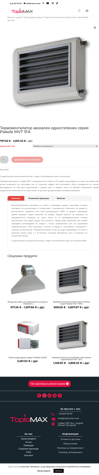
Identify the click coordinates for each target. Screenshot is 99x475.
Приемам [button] (58, 471)
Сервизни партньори (29, 449)
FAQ (28, 452)
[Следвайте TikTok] (44, 396)
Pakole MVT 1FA (7, 146)
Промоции (29, 445)
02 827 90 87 (17, 3)
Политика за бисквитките (70, 452)
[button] (95, 27)
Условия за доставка (70, 439)
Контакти (28, 455)
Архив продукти (28, 439)
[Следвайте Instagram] (55, 396)
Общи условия (70, 443)
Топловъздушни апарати (33, 17)
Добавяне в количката (27, 159)
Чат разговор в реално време (47, 383)
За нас (28, 442)
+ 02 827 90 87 (65, 413)
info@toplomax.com (68, 418)
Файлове (61, 198)
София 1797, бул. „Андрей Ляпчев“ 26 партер (70, 424)
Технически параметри (38, 198)
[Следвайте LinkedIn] (49, 396)
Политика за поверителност (70, 448)
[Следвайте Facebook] (39, 396)
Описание (15, 198)
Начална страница (14, 17)
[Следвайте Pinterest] (60, 396)
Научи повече (43, 470)
